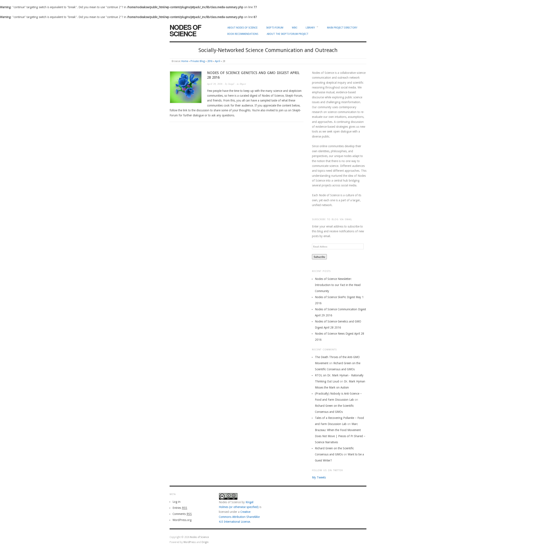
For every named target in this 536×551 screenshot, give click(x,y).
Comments (182, 514)
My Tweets (319, 477)
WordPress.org (182, 520)
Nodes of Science (185, 30)
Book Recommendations (242, 33)
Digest (243, 83)
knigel (231, 83)
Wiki (294, 27)
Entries (180, 507)
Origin (205, 542)
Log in (176, 501)
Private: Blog (198, 61)
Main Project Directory (342, 27)
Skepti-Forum (274, 27)
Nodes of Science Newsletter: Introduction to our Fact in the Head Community (338, 285)
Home (184, 61)
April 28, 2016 (214, 83)
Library (310, 27)
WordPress (189, 542)
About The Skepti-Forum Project (287, 33)
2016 (209, 61)
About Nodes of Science (242, 27)
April (217, 61)
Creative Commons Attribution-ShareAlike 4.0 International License (239, 516)
